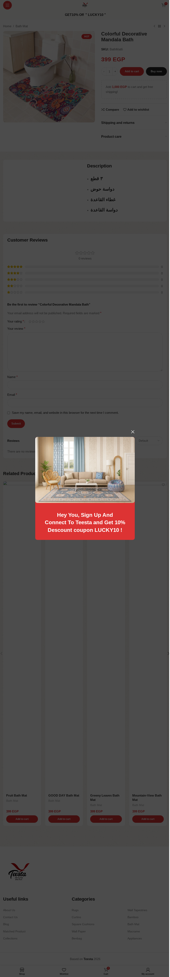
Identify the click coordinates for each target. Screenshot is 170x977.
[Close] (133, 432)
